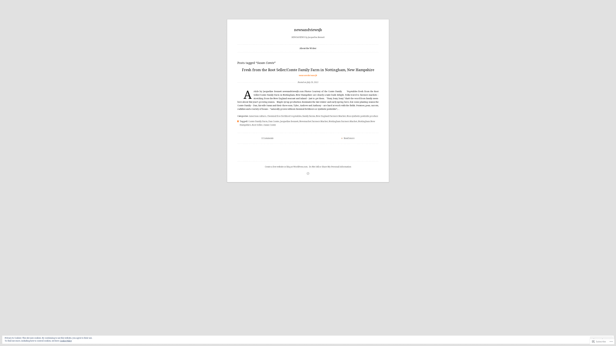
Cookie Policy (66, 341)
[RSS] (308, 173)
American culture (257, 116)
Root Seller (257, 125)
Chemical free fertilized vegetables (284, 116)
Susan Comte (270, 125)
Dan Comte (273, 121)
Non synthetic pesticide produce (362, 116)
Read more (349, 138)
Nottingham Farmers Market (343, 121)
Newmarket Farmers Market (313, 121)
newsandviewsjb (308, 30)
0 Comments (267, 138)
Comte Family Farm (257, 121)
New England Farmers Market (331, 116)
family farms (308, 116)
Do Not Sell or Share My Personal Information (330, 167)
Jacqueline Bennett (289, 121)
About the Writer (308, 48)
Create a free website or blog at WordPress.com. (286, 167)
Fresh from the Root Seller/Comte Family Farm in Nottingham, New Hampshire (308, 70)
